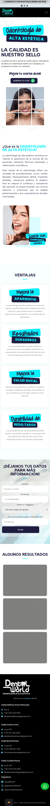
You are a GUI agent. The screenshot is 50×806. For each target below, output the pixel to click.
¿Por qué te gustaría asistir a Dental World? (25, 517)
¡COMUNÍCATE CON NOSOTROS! (25, 2)
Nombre (25, 484)
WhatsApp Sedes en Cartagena (25, 500)
